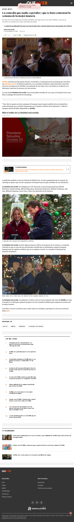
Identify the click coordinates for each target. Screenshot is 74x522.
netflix (10, 9)
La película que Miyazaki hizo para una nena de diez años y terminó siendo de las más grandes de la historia (38, 26)
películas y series (10, 84)
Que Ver (4, 9)
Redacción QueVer (9, 29)
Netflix (4, 82)
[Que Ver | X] (32, 502)
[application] (37, 137)
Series (4, 485)
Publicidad (41, 482)
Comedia (13, 326)
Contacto (40, 485)
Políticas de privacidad (45, 488)
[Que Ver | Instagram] (37, 502)
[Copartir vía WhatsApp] (5, 35)
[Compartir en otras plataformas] (9, 35)
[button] (71, 3)
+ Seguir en (15, 35)
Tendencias (22, 326)
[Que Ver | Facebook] (41, 502)
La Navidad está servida (35, 326)
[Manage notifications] (70, 513)
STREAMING (6, 491)
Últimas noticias (7, 497)
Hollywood (5, 494)
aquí (7, 311)
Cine (3, 482)
